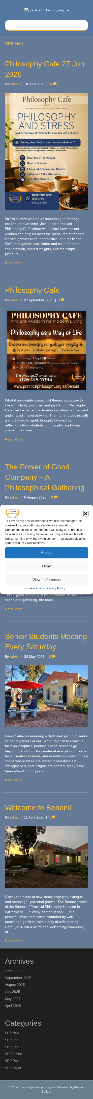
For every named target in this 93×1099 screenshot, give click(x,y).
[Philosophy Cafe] (46, 350)
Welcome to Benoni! (38, 807)
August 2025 (15, 985)
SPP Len (12, 1047)
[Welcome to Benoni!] (46, 857)
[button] (85, 513)
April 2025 (13, 1006)
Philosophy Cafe (32, 290)
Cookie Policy (34, 588)
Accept (46, 552)
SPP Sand (13, 1068)
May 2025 (13, 999)
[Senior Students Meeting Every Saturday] (46, 696)
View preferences (46, 580)
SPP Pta (11, 1061)
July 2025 (12, 992)
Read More (14, 263)
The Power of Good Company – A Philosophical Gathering (45, 477)
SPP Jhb (11, 1040)
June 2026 (13, 971)
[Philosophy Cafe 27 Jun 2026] (46, 151)
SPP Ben (12, 1033)
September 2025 (18, 978)
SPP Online (14, 1054)
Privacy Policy (55, 588)
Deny (46, 566)
